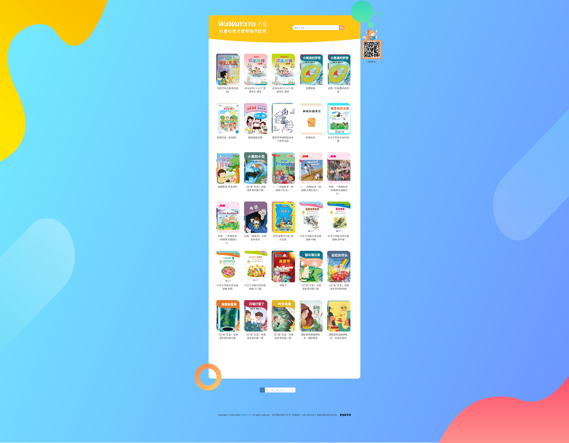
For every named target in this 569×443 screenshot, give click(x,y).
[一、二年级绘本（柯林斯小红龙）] (283, 197)
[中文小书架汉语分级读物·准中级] (338, 246)
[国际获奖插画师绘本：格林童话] (310, 345)
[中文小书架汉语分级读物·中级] (310, 246)
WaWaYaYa (246, 414)
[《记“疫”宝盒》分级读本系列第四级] (338, 296)
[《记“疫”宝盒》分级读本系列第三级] (310, 296)
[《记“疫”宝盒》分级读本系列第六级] (255, 197)
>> (292, 390)
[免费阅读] (310, 99)
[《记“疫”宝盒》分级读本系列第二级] (283, 345)
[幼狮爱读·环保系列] (227, 197)
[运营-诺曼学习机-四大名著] (283, 246)
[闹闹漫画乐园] (255, 148)
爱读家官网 (345, 414)
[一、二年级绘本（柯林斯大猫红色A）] (310, 197)
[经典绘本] (310, 148)
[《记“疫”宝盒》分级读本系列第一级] (255, 345)
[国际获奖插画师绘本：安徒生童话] (338, 345)
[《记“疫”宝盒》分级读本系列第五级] (227, 345)
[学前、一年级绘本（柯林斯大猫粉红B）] (338, 197)
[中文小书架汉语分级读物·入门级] (255, 296)
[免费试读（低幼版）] (227, 148)
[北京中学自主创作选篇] (338, 148)
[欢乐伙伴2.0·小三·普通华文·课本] (255, 99)
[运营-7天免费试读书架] (338, 99)
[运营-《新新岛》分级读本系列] (255, 246)
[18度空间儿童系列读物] (227, 99)
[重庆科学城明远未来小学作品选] (283, 148)
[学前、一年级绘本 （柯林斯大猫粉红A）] (227, 246)
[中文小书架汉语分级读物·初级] (227, 296)
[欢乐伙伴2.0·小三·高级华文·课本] (283, 99)
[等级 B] (283, 296)
